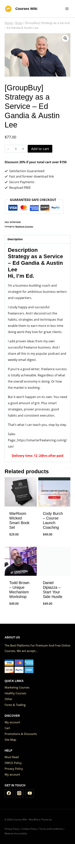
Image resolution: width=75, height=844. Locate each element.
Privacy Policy (14, 769)
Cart (7, 728)
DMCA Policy (13, 763)
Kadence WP (59, 819)
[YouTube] (30, 793)
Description (15, 239)
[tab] (37, 239)
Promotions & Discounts (21, 734)
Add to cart (40, 148)
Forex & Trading (15, 705)
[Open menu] (66, 9)
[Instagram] (19, 793)
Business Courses (24, 226)
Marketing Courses (17, 687)
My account (12, 722)
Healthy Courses (15, 693)
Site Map (10, 739)
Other (8, 699)
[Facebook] (9, 793)
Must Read (12, 757)
